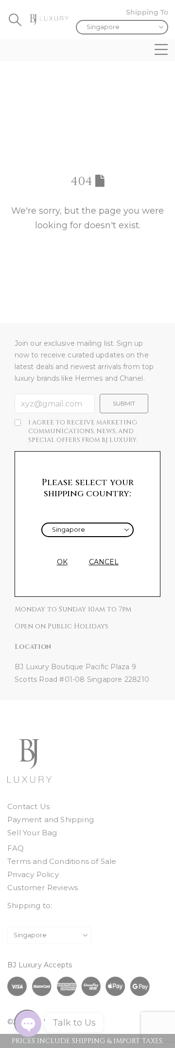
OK (62, 562)
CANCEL (104, 562)
